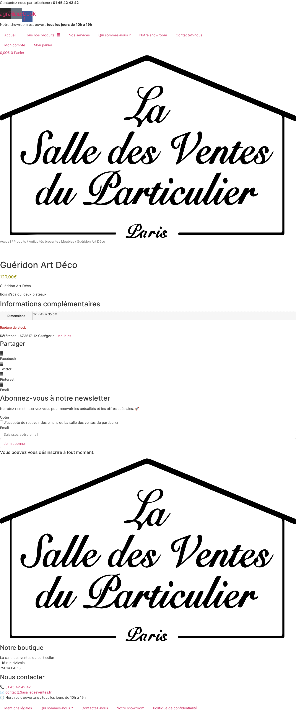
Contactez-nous (189, 35)
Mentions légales (18, 708)
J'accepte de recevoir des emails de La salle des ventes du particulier (61, 422)
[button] (148, 356)
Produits (20, 242)
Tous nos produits (39, 35)
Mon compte (14, 45)
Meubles (67, 242)
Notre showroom (153, 35)
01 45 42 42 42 (18, 687)
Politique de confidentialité (175, 708)
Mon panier (43, 45)
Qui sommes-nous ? (114, 35)
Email (4, 427)
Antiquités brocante (43, 242)
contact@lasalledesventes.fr (28, 692)
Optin (4, 417)
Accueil (10, 35)
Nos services (79, 35)
